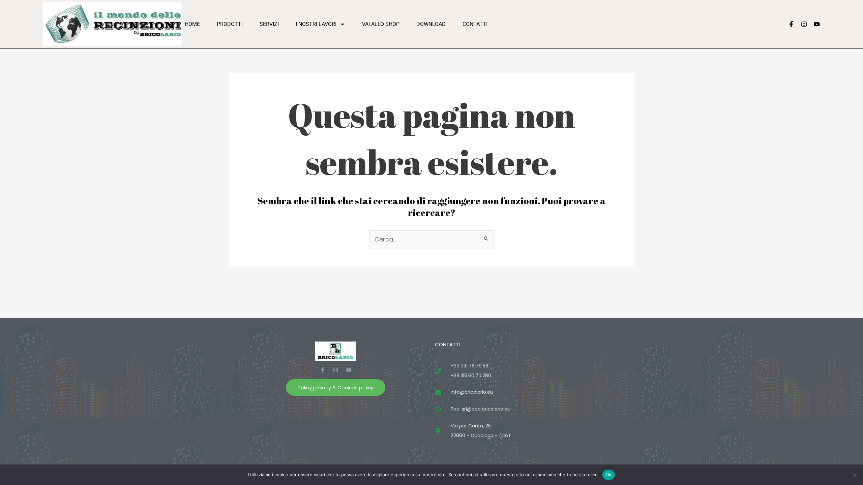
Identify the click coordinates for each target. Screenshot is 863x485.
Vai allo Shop (380, 24)
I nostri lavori (316, 24)
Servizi (269, 24)
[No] (854, 475)
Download (431, 24)
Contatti (475, 24)
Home (192, 24)
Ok (609, 474)
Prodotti (230, 24)
